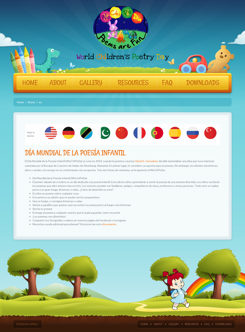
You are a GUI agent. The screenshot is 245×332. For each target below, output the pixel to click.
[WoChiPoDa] (122, 34)
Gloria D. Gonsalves (146, 161)
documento (109, 224)
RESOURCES (133, 82)
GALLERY (90, 82)
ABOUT (57, 82)
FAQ (167, 82)
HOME (30, 82)
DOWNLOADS (202, 82)
